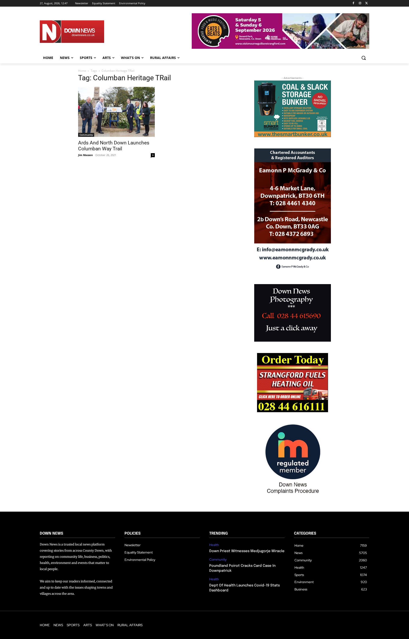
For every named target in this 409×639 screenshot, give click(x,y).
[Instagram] (360, 3)
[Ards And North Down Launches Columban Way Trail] (116, 112)
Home (82, 71)
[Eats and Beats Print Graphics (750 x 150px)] (280, 47)
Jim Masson (85, 155)
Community (86, 134)
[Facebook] (353, 3)
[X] (366, 3)
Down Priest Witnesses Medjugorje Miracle (247, 551)
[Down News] (89, 31)
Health (214, 545)
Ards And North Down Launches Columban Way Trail (113, 146)
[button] (363, 57)
